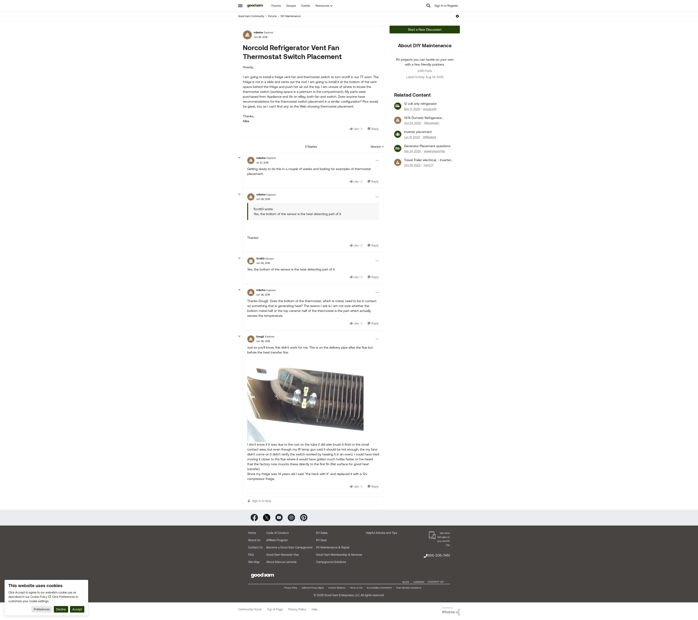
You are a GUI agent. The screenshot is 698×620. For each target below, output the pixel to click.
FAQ (251, 554)
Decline (61, 609)
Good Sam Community (251, 16)
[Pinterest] (303, 517)
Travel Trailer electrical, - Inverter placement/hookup (427, 160)
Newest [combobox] (377, 147)
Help (315, 609)
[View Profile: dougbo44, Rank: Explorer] (397, 106)
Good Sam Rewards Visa (282, 554)
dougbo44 (429, 109)
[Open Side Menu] (240, 5)
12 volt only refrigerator (420, 104)
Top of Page (275, 609)
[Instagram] (291, 517)
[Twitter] (266, 517)
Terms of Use (356, 588)
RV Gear (321, 540)
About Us (254, 540)
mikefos (258, 32)
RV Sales (322, 532)
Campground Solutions (331, 562)
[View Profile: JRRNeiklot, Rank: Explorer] (397, 134)
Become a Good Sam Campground (289, 547)
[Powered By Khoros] (451, 611)
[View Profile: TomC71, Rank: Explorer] (397, 162)
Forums (272, 16)
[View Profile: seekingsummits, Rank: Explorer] (397, 148)
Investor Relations (337, 588)
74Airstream (431, 123)
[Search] (428, 5)
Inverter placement (418, 132)
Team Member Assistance (408, 588)
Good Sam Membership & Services (339, 554)
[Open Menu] (457, 16)
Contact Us (255, 547)
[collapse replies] (239, 157)
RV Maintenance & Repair (333, 547)
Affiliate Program (277, 540)
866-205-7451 (438, 555)
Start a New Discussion (425, 29)
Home (252, 532)
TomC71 (428, 165)
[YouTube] (279, 517)
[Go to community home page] (255, 5)
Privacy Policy (290, 588)
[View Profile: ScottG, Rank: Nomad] (250, 260)
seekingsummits (434, 151)
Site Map (254, 562)
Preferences (42, 609)
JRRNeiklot (429, 137)
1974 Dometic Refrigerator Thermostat (423, 118)
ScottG (260, 258)
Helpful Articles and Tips (381, 532)
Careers (418, 582)
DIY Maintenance (291, 16)
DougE (260, 336)
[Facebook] (254, 517)
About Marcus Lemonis (281, 562)
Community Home (250, 609)
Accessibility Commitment (379, 588)
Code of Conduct (277, 532)
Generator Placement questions (427, 146)
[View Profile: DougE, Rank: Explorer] (250, 339)
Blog (405, 582)
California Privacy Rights (312, 588)
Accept (77, 609)
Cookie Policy (38, 596)
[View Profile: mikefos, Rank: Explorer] (247, 34)
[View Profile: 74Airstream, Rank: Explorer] (397, 120)
